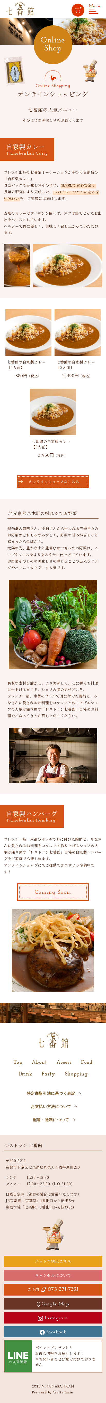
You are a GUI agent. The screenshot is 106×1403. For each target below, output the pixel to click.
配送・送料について (51, 1120)
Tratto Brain (63, 1392)
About (39, 1062)
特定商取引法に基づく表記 (51, 1094)
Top (17, 1062)
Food (87, 1062)
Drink (25, 1074)
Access (64, 1062)
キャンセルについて (53, 1275)
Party (48, 1074)
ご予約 (53, 1289)
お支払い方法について (51, 1107)
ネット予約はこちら (53, 1261)
